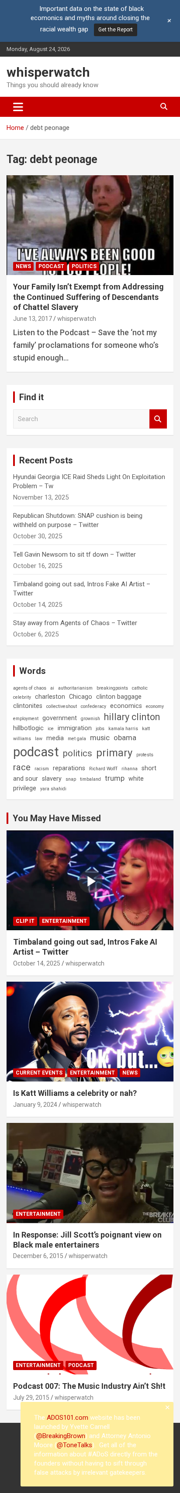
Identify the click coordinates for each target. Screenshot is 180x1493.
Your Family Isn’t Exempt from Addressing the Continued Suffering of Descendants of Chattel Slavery (88, 297)
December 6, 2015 (38, 1255)
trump (115, 778)
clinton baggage (119, 696)
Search (158, 419)
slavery (52, 778)
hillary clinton (132, 716)
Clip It (25, 921)
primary (114, 753)
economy (155, 706)
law (38, 738)
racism (42, 769)
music (100, 738)
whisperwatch (48, 72)
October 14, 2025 (36, 963)
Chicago (80, 696)
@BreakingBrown (60, 1436)
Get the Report (115, 30)
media (55, 738)
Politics (84, 266)
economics (126, 705)
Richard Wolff (103, 769)
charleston (50, 696)
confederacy (93, 706)
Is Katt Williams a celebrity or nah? (75, 1093)
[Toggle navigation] (18, 107)
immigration (75, 727)
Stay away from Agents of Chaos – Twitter (75, 623)
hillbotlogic (28, 727)
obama (125, 738)
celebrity (22, 697)
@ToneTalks (74, 1445)
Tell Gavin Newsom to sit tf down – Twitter (74, 554)
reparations (69, 768)
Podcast (51, 266)
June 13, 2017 (32, 318)
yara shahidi (53, 789)
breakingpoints (112, 688)
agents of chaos (29, 688)
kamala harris (123, 728)
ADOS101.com (67, 1418)
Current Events (39, 1073)
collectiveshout (61, 706)
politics (77, 753)
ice (51, 728)
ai (52, 688)
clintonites (27, 705)
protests (144, 755)
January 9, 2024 (35, 1104)
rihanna (129, 769)
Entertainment (64, 921)
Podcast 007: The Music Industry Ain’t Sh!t (89, 1386)
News (23, 266)
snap (71, 779)
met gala (77, 738)
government (59, 717)
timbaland (90, 779)
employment (25, 718)
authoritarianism (75, 688)
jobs (100, 728)
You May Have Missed (57, 818)
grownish (90, 718)
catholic (140, 688)
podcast (36, 752)
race (22, 767)
